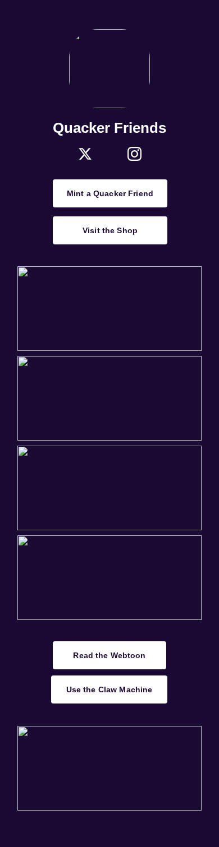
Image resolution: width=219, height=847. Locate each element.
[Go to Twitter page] (85, 154)
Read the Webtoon (109, 655)
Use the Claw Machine (109, 689)
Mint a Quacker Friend (110, 193)
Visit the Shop (110, 230)
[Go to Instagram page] (134, 154)
